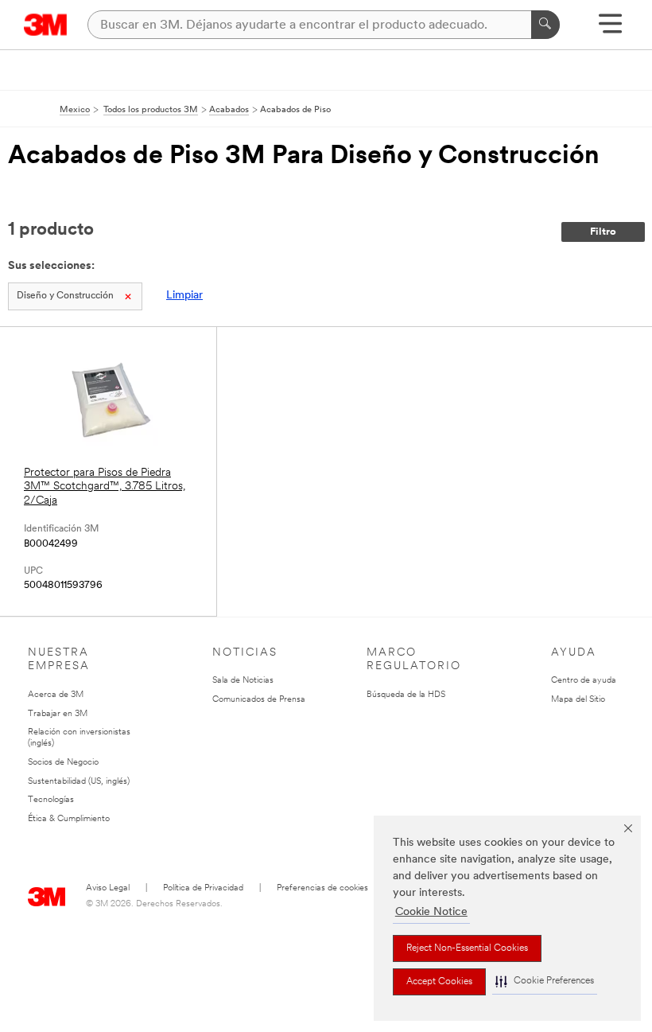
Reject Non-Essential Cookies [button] (467, 948)
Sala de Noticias (243, 680)
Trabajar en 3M (57, 714)
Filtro (603, 232)
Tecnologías (51, 800)
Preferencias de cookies (322, 888)
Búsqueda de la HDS (406, 695)
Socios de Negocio (63, 762)
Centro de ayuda (583, 680)
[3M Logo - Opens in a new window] (46, 25)
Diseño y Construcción (65, 296)
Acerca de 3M (55, 695)
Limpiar (184, 296)
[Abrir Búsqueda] (610, 29)
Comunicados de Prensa (258, 699)
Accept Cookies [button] (439, 982)
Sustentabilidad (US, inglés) (79, 781)
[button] (544, 981)
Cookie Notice (431, 912)
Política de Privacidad (203, 888)
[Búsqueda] (545, 24)
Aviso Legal (108, 888)
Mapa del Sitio (578, 699)
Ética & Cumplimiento (69, 819)
